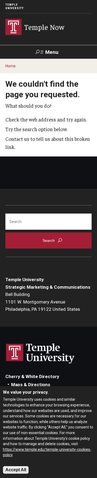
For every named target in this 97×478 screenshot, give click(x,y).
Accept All (15, 469)
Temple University (14, 6)
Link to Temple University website (40, 353)
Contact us (17, 138)
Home (10, 66)
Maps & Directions (30, 384)
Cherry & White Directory (32, 376)
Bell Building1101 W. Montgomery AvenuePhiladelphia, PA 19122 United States (42, 302)
